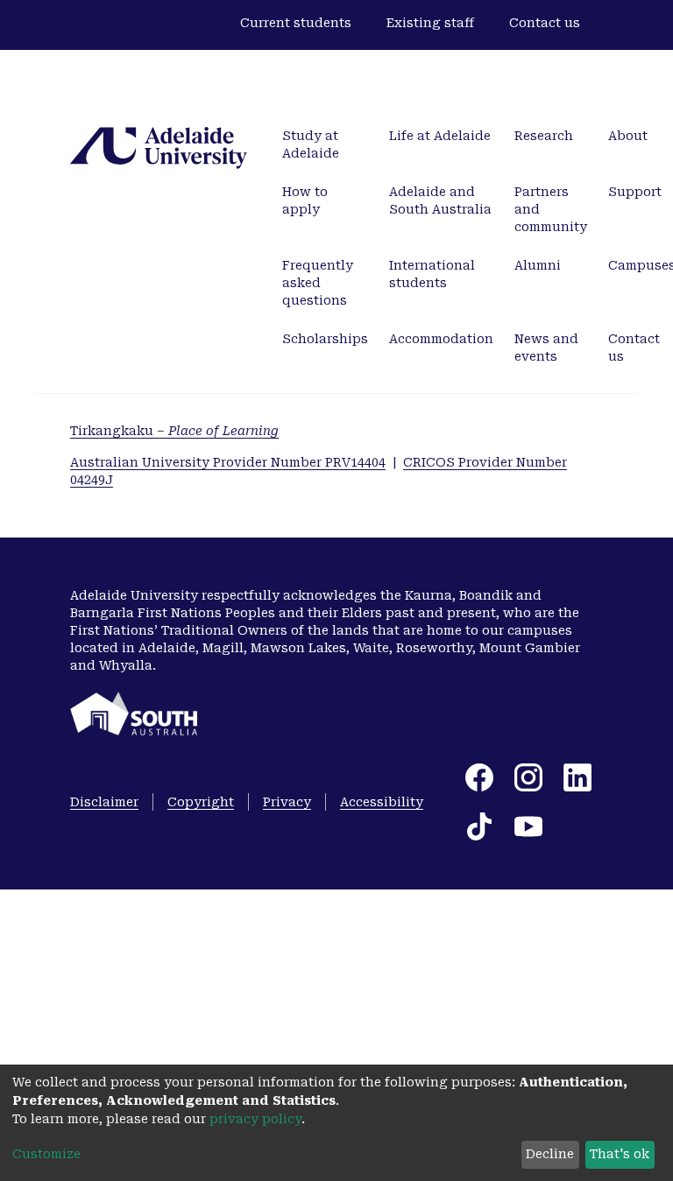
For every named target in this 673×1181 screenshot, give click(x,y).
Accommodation (441, 339)
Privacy (287, 802)
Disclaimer (104, 802)
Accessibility (381, 802)
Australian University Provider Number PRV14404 (228, 462)
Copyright (200, 802)
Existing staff (430, 23)
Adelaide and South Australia (440, 200)
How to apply (305, 200)
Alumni (537, 265)
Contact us (544, 23)
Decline (550, 1154)
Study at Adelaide (310, 144)
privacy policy (255, 1119)
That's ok (619, 1154)
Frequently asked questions (317, 282)
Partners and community (550, 209)
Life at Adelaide (440, 136)
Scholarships (325, 339)
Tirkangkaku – (174, 431)
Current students (295, 23)
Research (543, 136)
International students (432, 274)
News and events (546, 347)
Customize (46, 1154)
